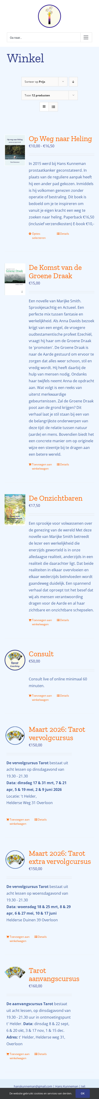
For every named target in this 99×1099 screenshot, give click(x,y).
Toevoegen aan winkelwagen (42, 466)
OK (82, 1093)
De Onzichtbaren (55, 498)
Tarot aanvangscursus (54, 974)
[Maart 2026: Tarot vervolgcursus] (15, 735)
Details (64, 234)
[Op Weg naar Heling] (15, 150)
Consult (41, 653)
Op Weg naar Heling (60, 138)
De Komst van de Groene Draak (55, 271)
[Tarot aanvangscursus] (15, 972)
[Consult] (15, 660)
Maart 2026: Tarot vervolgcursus (57, 733)
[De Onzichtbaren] (15, 510)
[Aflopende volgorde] (73, 81)
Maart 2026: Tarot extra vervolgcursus (60, 857)
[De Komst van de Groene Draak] (15, 279)
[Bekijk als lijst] (53, 106)
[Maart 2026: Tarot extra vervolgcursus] (15, 859)
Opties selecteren (39, 236)
